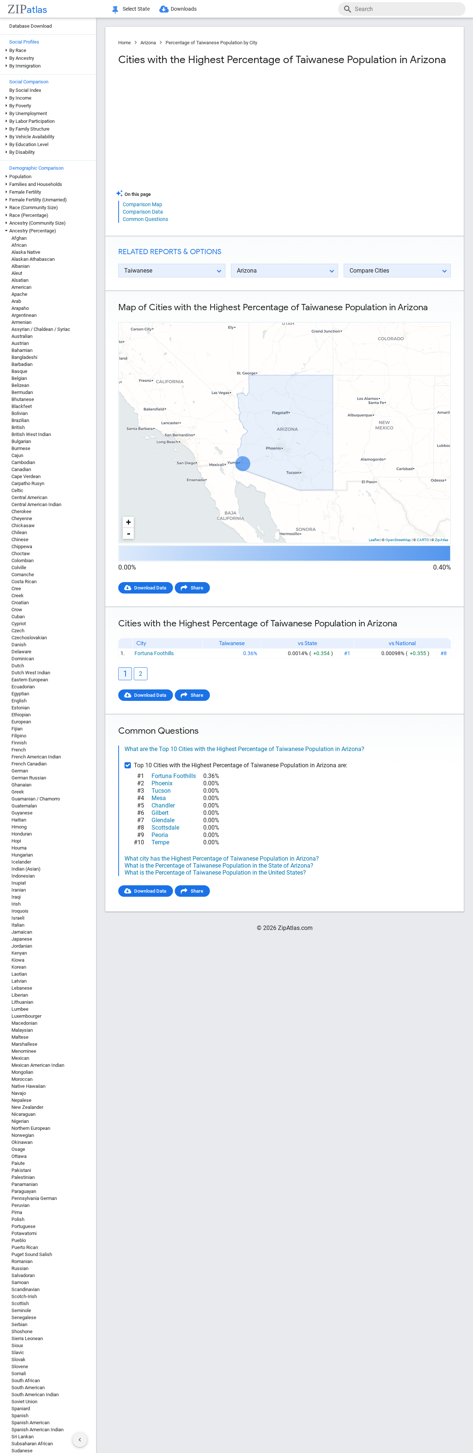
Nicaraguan (23, 1114)
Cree (16, 588)
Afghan (19, 238)
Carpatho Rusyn (27, 483)
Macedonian (24, 1023)
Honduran (21, 834)
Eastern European (29, 679)
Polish (17, 1219)
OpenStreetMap (398, 540)
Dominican (22, 658)
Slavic (17, 1352)
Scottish (20, 1303)
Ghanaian (21, 785)
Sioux (17, 1345)
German (19, 771)
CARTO (423, 540)
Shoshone (22, 1331)
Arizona (148, 42)
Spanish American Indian (37, 1429)
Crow (16, 609)
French (18, 750)
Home (124, 42)
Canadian (21, 469)
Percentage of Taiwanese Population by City (211, 42)
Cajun (17, 455)
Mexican (20, 1058)
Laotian (19, 974)
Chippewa (21, 546)
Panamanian (24, 1184)
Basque (19, 371)
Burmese (20, 448)
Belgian (19, 378)
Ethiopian (21, 714)
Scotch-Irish (24, 1296)
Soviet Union (24, 1401)
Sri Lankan (22, 1436)
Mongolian (22, 1072)
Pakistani (21, 1170)
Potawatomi (24, 1233)
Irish (16, 904)
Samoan (20, 1282)
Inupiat (18, 883)
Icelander (21, 862)
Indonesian (23, 876)
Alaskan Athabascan (33, 259)
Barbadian (22, 364)
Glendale (163, 820)
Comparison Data (143, 212)
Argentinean (24, 315)
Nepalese (21, 1100)
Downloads (184, 9)
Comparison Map (142, 204)
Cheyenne (21, 518)
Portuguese (23, 1226)
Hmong (19, 827)
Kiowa (17, 960)
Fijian (17, 728)
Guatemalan (24, 806)
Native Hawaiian (28, 1086)
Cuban (18, 616)
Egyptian (20, 693)
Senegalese (23, 1317)
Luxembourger (26, 1016)
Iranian (18, 890)
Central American (29, 497)
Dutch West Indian (30, 672)
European (21, 721)
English (19, 700)
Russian (19, 1268)
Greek (17, 792)
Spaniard (20, 1408)
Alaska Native (25, 252)
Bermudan (22, 392)
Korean (18, 967)
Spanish (19, 1415)
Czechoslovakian (29, 637)
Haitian (18, 820)
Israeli (17, 918)
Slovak (18, 1359)
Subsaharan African (32, 1443)
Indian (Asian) (26, 869)
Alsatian (19, 280)
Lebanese (21, 988)
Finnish (19, 742)
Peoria (160, 834)
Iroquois (19, 911)
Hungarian (22, 855)
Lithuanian (22, 1002)
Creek (17, 595)
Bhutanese (22, 399)
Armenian (21, 322)
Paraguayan (23, 1191)
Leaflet (374, 540)
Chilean (19, 532)
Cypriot (18, 623)
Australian (22, 336)
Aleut (16, 273)
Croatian (20, 602)
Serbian (19, 1324)
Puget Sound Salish (31, 1254)
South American (28, 1387)
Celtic (17, 490)
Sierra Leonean (27, 1338)
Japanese (21, 939)
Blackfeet (21, 406)
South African (25, 1380)
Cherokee (21, 511)
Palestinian (23, 1177)
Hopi (16, 841)
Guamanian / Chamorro (35, 799)
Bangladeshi (24, 357)
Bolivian (19, 413)
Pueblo (18, 1240)
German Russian (28, 778)
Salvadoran (23, 1275)
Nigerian (20, 1121)
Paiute (18, 1163)
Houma (19, 848)
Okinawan (22, 1142)
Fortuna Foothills (154, 653)
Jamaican (21, 932)
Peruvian (20, 1205)
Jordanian (21, 946)
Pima (16, 1212)
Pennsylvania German (34, 1198)
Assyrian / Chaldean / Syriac (40, 329)
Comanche (22, 574)
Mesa (159, 798)
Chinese (19, 539)
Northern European (30, 1128)
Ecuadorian (23, 686)
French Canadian (29, 764)
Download (435, 316)
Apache (19, 294)
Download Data (150, 588)
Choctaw (20, 553)
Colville (18, 567)
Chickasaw (23, 525)
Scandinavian (25, 1289)
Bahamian (22, 350)
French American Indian (36, 757)
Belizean (20, 385)
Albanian (20, 266)
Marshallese (24, 1044)
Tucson (161, 790)
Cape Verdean (26, 476)
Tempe (160, 842)
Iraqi (16, 897)
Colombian (22, 560)
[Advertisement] (200, 130)
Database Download (30, 26)
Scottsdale (165, 827)
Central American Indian (36, 504)
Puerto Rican (24, 1247)
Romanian (22, 1261)
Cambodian (23, 462)
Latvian (19, 981)
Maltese (19, 1037)
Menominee (23, 1051)
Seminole (21, 1310)
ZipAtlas (441, 540)
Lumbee (19, 1009)
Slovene (19, 1366)
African (19, 245)
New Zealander (27, 1107)
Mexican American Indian (37, 1065)
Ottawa (19, 1156)
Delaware (21, 651)
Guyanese (22, 813)
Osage (18, 1149)
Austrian (20, 343)
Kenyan (19, 953)
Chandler (163, 805)
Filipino (18, 735)
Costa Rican (24, 581)
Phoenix (162, 783)
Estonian (20, 707)
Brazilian (20, 420)
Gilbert (160, 812)
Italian (17, 925)
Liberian (19, 995)
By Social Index (25, 90)
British (18, 427)
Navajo (18, 1093)
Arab (16, 301)
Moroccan (22, 1079)
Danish (18, 644)
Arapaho (20, 308)
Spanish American (30, 1422)
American (21, 287)
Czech (17, 630)
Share (197, 588)
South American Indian (35, 1394)
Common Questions (145, 219)
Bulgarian (21, 441)
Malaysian (22, 1030)
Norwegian (22, 1135)
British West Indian (31, 434)
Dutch (17, 665)
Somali (18, 1373)
